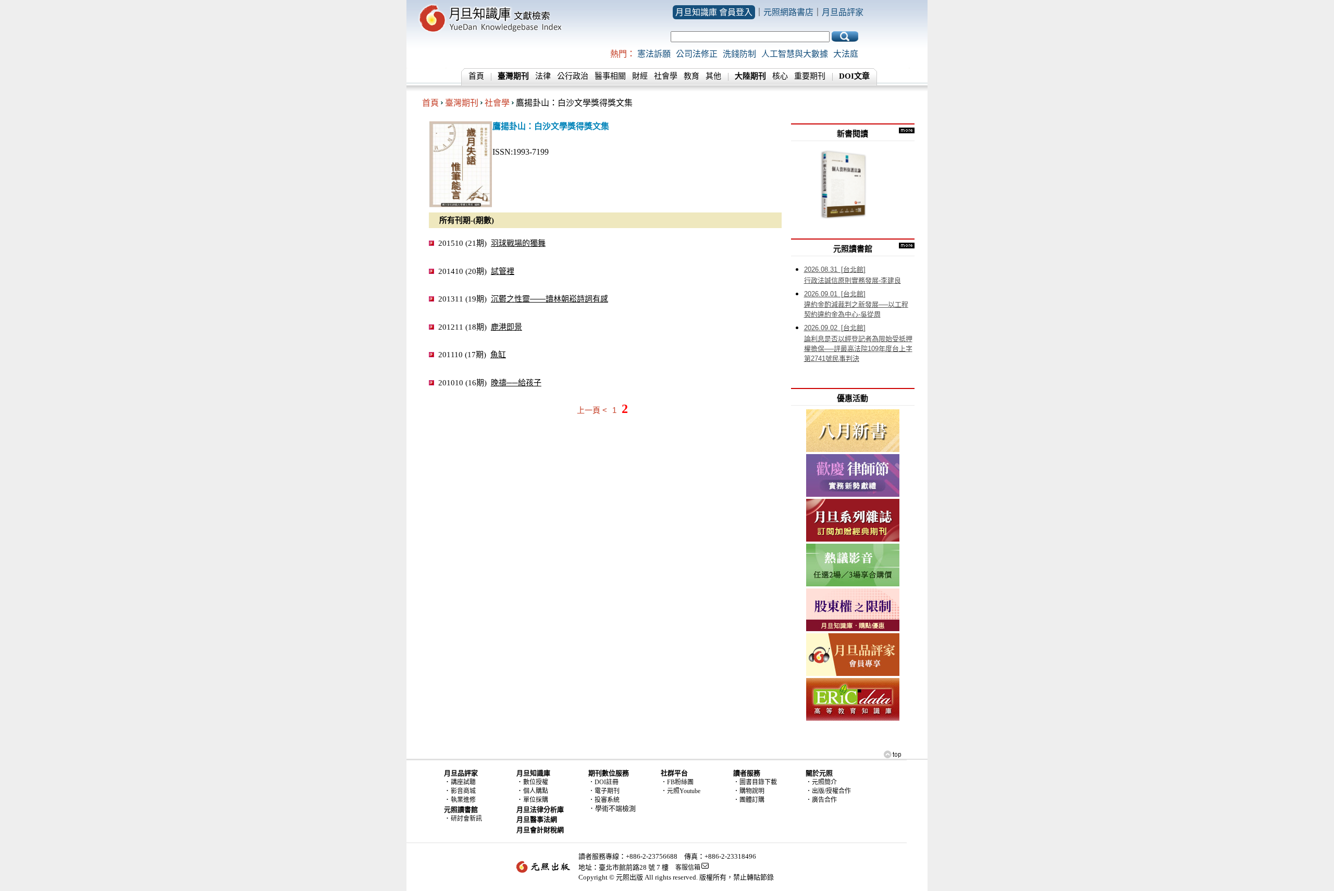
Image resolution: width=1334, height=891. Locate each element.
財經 (640, 76)
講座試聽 (463, 782)
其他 (713, 76)
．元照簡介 (821, 782)
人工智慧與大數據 (794, 53)
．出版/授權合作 (828, 791)
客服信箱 (687, 867)
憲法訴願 (654, 53)
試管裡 (502, 271)
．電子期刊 (604, 791)
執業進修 (463, 800)
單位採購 (535, 800)
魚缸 (498, 354)
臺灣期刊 (461, 102)
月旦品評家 (842, 12)
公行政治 (572, 76)
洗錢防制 (739, 53)
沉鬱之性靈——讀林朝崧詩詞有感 (549, 298)
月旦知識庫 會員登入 (713, 12)
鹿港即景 (506, 326)
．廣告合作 (821, 800)
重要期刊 (809, 76)
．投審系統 (604, 800)
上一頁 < (592, 410)
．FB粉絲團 (677, 782)
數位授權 (535, 782)
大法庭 (845, 53)
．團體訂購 (748, 800)
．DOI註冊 (603, 782)
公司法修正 (697, 53)
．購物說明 (748, 791)
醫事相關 (610, 76)
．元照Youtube (680, 791)
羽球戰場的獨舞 (518, 243)
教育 (691, 76)
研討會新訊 (466, 818)
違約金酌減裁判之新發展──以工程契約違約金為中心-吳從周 (856, 304)
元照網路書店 (788, 12)
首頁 (476, 76)
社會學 (665, 76)
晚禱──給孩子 (516, 382)
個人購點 (535, 791)
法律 (543, 76)
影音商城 (463, 791)
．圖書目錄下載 (755, 782)
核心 (780, 76)
